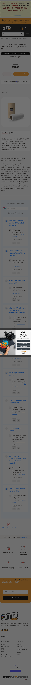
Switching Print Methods (23, 346)
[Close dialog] (30, 330)
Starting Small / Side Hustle (23, 349)
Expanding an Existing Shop (23, 343)
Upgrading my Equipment (23, 340)
